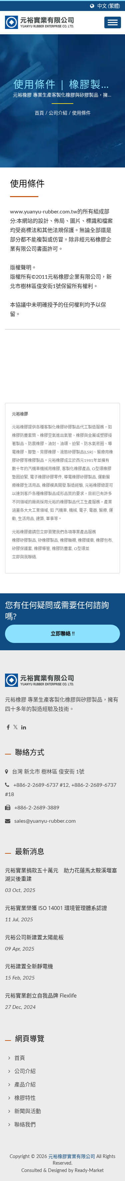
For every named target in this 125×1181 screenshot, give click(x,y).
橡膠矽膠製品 (24, 540)
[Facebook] (8, 728)
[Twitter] (15, 728)
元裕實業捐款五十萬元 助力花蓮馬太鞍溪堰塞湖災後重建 (61, 874)
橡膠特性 (25, 1098)
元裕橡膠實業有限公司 (71, 1156)
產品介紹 (25, 1084)
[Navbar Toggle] (112, 22)
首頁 (39, 113)
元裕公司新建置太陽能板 (34, 937)
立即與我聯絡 (24, 557)
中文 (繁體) (108, 6)
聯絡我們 (25, 1124)
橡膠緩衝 (86, 540)
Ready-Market (89, 1170)
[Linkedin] (23, 728)
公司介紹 (58, 113)
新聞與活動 (27, 1111)
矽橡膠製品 (48, 540)
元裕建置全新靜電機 (29, 966)
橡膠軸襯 (68, 540)
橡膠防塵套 (62, 549)
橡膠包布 (104, 540)
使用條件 (81, 113)
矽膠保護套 (22, 549)
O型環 (79, 549)
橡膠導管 (42, 549)
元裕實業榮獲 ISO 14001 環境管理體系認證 (56, 908)
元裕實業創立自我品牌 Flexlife (41, 995)
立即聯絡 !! (63, 633)
